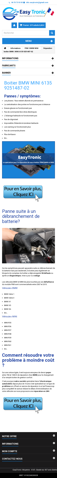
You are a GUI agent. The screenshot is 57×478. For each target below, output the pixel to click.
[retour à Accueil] (5, 48)
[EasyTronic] (28, 14)
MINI (22, 282)
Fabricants (8, 65)
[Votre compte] (14, 25)
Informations (10, 58)
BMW (15, 282)
